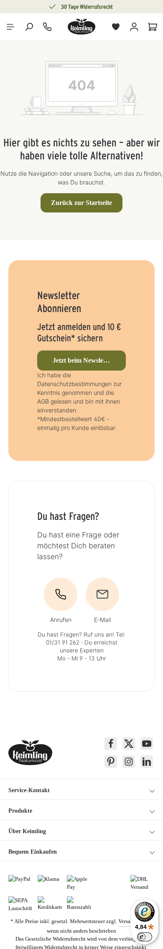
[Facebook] (110, 743)
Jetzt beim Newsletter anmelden (89, 360)
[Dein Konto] (134, 26)
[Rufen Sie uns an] (47, 26)
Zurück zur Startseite (81, 202)
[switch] (144, 936)
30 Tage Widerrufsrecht (87, 6)
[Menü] (10, 26)
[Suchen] (28, 26)
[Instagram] (128, 761)
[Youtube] (146, 743)
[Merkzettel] (115, 26)
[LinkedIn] (146, 761)
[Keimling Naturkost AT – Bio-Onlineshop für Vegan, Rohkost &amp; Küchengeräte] (81, 27)
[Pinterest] (110, 761)
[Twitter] (128, 743)
